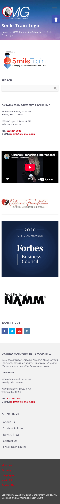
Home (5, 32)
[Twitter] (12, 331)
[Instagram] (27, 331)
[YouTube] (19, 331)
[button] (56, 19)
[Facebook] (5, 331)
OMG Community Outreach (27, 32)
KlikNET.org (37, 497)
